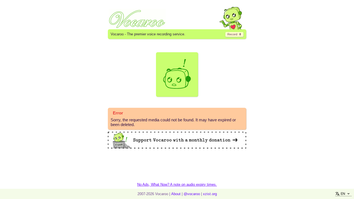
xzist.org (210, 194)
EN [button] (343, 194)
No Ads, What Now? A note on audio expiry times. (177, 184)
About (176, 194)
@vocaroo (192, 194)
